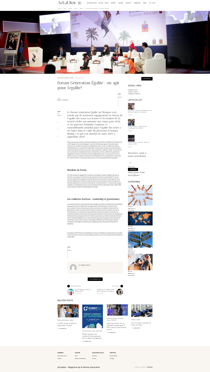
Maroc (66, 320)
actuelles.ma (86, 331)
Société (70, 8)
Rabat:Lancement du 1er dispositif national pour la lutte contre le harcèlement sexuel (116, 326)
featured (60, 78)
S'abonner (133, 169)
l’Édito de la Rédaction (80, 358)
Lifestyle (113, 353)
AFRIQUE (120, 318)
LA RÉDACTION (64, 100)
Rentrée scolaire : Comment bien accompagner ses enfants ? (137, 127)
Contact (59, 358)
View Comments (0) (95, 279)
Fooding (112, 358)
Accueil (59, 8)
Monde (81, 8)
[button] (152, 3)
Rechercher (147, 78)
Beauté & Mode (113, 356)
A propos (60, 353)
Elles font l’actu (98, 353)
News (75, 8)
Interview (94, 356)
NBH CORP (150, 367)
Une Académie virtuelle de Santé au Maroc (141, 324)
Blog (64, 8)
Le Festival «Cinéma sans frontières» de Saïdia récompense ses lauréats (139, 111)
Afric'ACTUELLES (112, 318)
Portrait (94, 358)
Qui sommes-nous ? (62, 356)
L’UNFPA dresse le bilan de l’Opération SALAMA (67, 324)
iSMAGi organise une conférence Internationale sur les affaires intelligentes (92, 336)
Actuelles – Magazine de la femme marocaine (78, 367)
